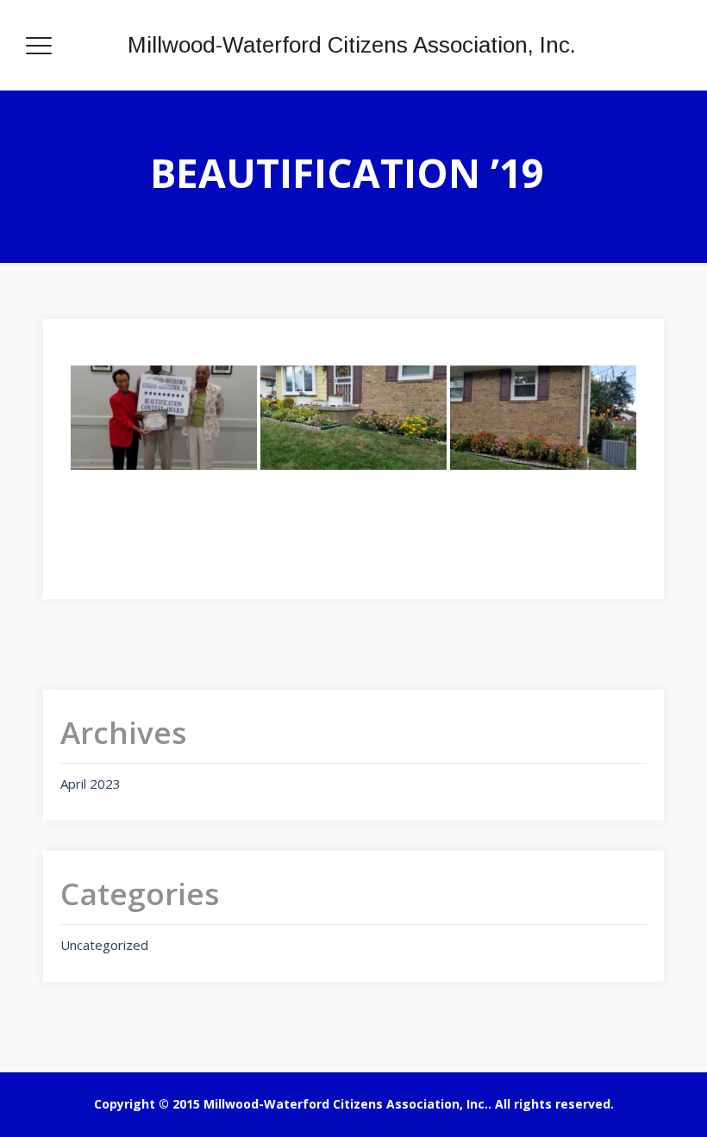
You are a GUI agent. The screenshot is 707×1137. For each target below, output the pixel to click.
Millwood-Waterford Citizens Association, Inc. (352, 45)
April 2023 (90, 783)
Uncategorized (104, 944)
